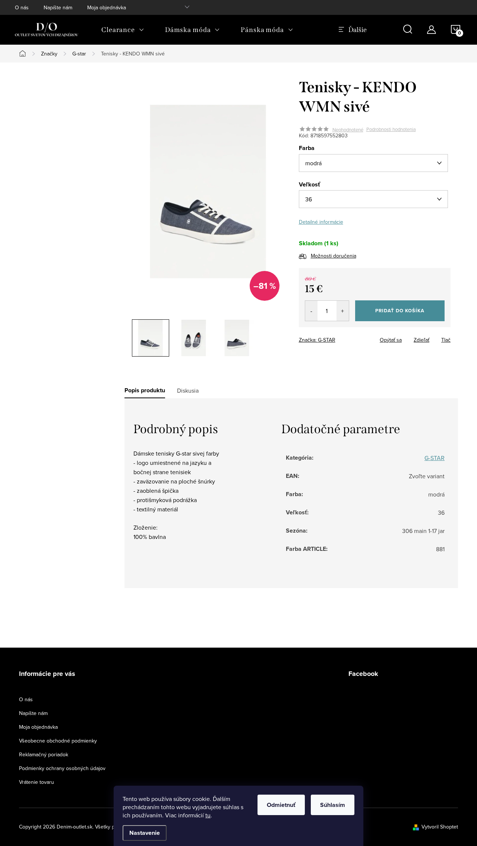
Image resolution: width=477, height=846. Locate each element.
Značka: (317, 340)
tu (208, 815)
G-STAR (434, 458)
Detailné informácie (321, 222)
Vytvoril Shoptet (439, 826)
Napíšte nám (58, 7)
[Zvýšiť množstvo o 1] (343, 311)
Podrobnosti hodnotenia (391, 130)
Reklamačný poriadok (43, 754)
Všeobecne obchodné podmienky (58, 740)
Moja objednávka (106, 7)
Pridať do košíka (399, 310)
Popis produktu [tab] (144, 390)
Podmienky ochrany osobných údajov (62, 768)
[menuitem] (123, 30)
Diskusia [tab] (188, 390)
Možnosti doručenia (333, 255)
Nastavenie (144, 833)
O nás (22, 7)
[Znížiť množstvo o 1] (311, 311)
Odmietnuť (281, 805)
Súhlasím (332, 805)
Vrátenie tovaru (36, 782)
